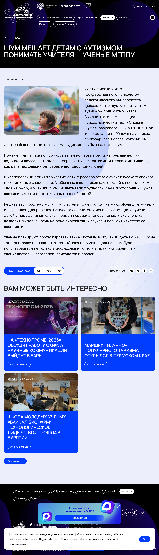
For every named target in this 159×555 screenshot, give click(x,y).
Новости (127, 491)
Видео (34, 498)
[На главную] (18, 14)
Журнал (20, 498)
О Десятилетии (62, 491)
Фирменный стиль (88, 491)
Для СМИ (110, 491)
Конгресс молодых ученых (31, 491)
